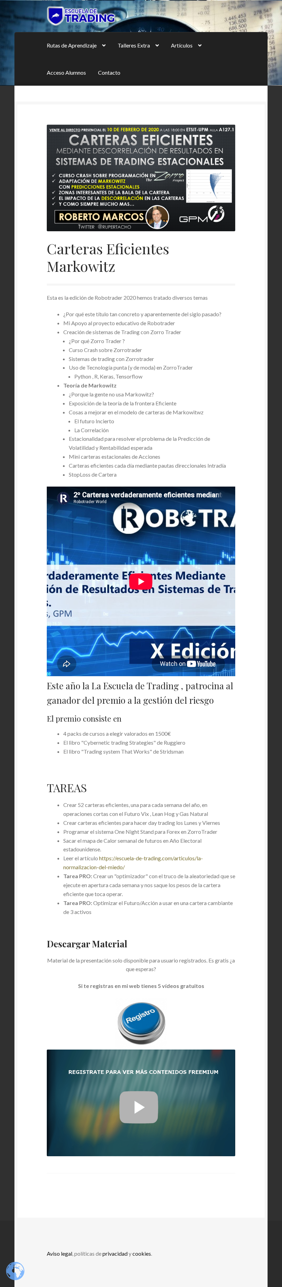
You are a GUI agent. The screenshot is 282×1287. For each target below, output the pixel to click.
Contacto (109, 72)
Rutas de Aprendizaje (72, 45)
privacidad (115, 1253)
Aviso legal (59, 1253)
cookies (141, 1253)
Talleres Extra (134, 45)
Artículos (182, 45)
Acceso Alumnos (66, 72)
